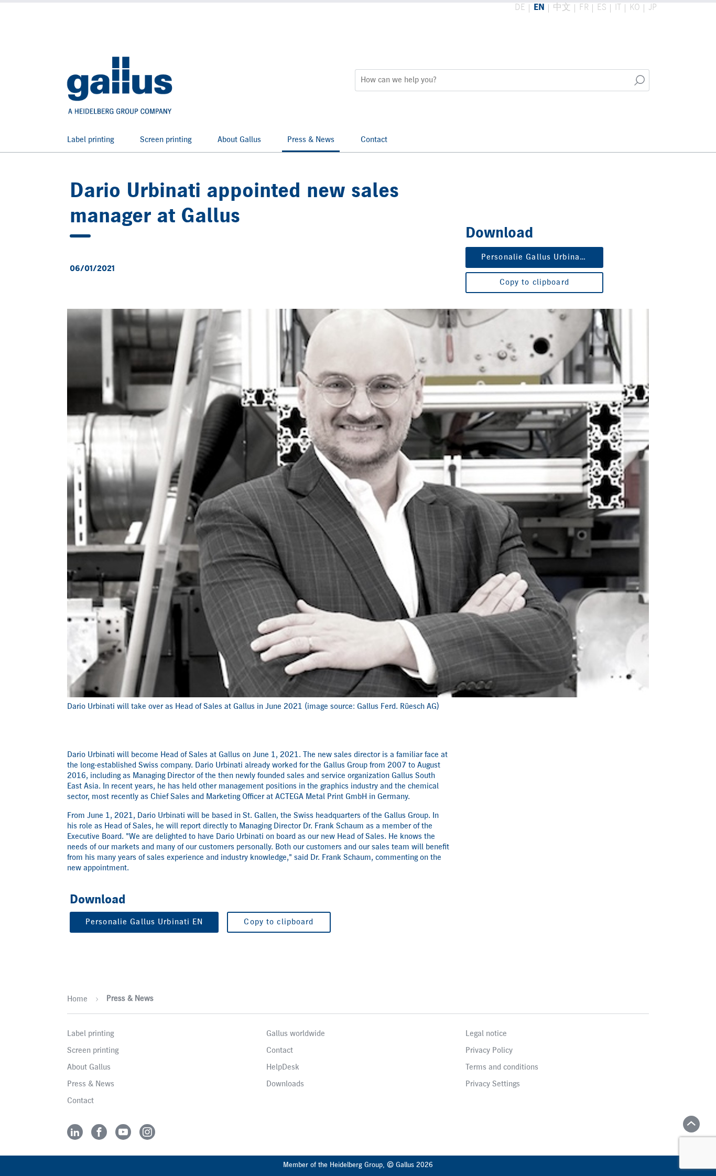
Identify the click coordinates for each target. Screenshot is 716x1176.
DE (520, 7)
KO (635, 7)
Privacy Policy (489, 1050)
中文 (562, 7)
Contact (374, 140)
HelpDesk (282, 1067)
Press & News (310, 140)
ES (601, 7)
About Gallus (239, 140)
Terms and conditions (501, 1067)
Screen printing (165, 140)
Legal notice (486, 1034)
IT (618, 7)
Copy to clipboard (534, 282)
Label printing (90, 140)
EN (539, 7)
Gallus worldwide (295, 1034)
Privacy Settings (492, 1084)
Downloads (285, 1084)
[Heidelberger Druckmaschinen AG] (121, 80)
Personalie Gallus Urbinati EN (540, 257)
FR (584, 7)
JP (652, 7)
